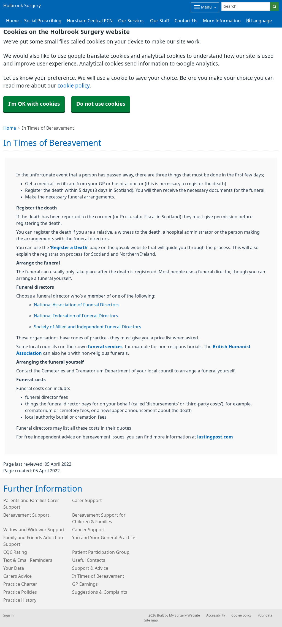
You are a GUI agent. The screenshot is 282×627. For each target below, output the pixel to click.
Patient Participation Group (100, 552)
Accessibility (215, 615)
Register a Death (69, 247)
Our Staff (159, 20)
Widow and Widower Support (34, 529)
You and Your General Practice (103, 537)
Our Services (131, 20)
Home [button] (12, 20)
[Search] (274, 6)
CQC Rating (15, 552)
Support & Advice (90, 568)
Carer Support (87, 500)
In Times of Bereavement (98, 576)
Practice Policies (20, 592)
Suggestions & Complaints (99, 592)
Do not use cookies (100, 104)
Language (261, 20)
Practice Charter (20, 584)
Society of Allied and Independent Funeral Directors (87, 327)
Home (9, 128)
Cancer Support (88, 529)
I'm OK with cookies (34, 104)
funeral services (105, 346)
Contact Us (186, 20)
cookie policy (74, 85)
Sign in (8, 615)
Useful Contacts (88, 560)
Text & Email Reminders (27, 560)
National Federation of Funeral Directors (76, 316)
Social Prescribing (42, 20)
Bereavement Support (26, 515)
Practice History (19, 600)
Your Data (13, 568)
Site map (151, 620)
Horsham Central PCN (90, 20)
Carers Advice (17, 576)
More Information (222, 20)
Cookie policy (241, 615)
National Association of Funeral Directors (77, 304)
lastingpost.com (215, 437)
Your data (265, 615)
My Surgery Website (184, 615)
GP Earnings (85, 584)
